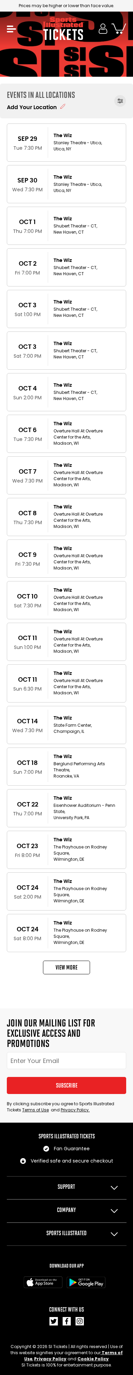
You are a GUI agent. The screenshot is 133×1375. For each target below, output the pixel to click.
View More (66, 967)
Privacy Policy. (75, 1110)
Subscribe (66, 1085)
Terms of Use (35, 1110)
